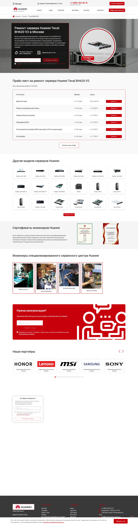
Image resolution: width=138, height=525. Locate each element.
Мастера (86, 10)
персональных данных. (27, 334)
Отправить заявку (51, 60)
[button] (119, 351)
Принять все (120, 521)
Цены (51, 10)
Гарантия (61, 10)
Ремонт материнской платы (27, 108)
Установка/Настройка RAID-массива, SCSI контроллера (39, 129)
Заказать (114, 101)
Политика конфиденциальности (53, 522)
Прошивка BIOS (22, 122)
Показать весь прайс (69, 145)
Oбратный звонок (117, 10)
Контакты (100, 10)
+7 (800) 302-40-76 (78, 3)
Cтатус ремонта (117, 3)
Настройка (20, 136)
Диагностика (21, 101)
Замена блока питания (25, 115)
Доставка (75, 10)
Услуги (39, 10)
